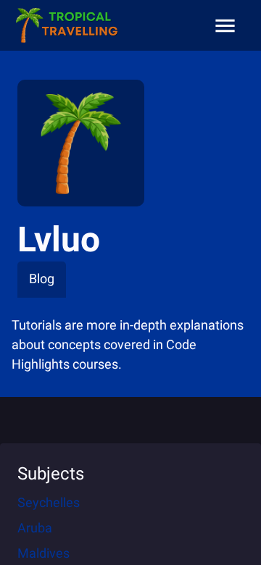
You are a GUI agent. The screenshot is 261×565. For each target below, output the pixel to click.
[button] (66, 25)
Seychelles (48, 502)
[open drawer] (225, 25)
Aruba (34, 527)
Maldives (43, 553)
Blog (41, 278)
